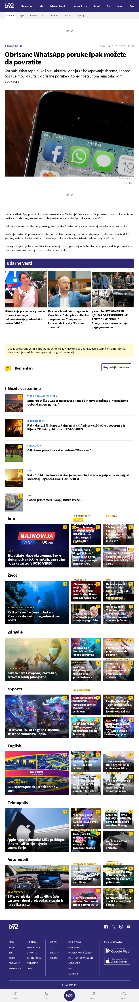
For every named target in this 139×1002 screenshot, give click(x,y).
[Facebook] (106, 926)
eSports (32, 952)
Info (11, 942)
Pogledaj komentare (116, 367)
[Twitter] (113, 926)
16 (20, 421)
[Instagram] (121, 926)
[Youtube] (128, 926)
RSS (70, 968)
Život (12, 957)
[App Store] (117, 961)
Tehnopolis (14, 46)
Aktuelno (79, 609)
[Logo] (9, 6)
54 (20, 396)
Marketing (74, 942)
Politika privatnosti (80, 957)
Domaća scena (81, 690)
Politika (111, 516)
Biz (10, 952)
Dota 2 (110, 696)
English (111, 757)
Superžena (33, 947)
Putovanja (15, 968)
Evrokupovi (34, 445)
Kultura (32, 942)
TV (51, 947)
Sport (12, 947)
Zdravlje (14, 963)
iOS (9, 835)
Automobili (33, 963)
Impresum (74, 947)
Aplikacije (74, 963)
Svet (30, 470)
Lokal (30, 968)
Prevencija (80, 662)
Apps (76, 810)
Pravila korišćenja (80, 952)
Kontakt (73, 973)
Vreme (54, 957)
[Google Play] (117, 951)
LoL (9, 725)
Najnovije (26, 6)
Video (53, 942)
